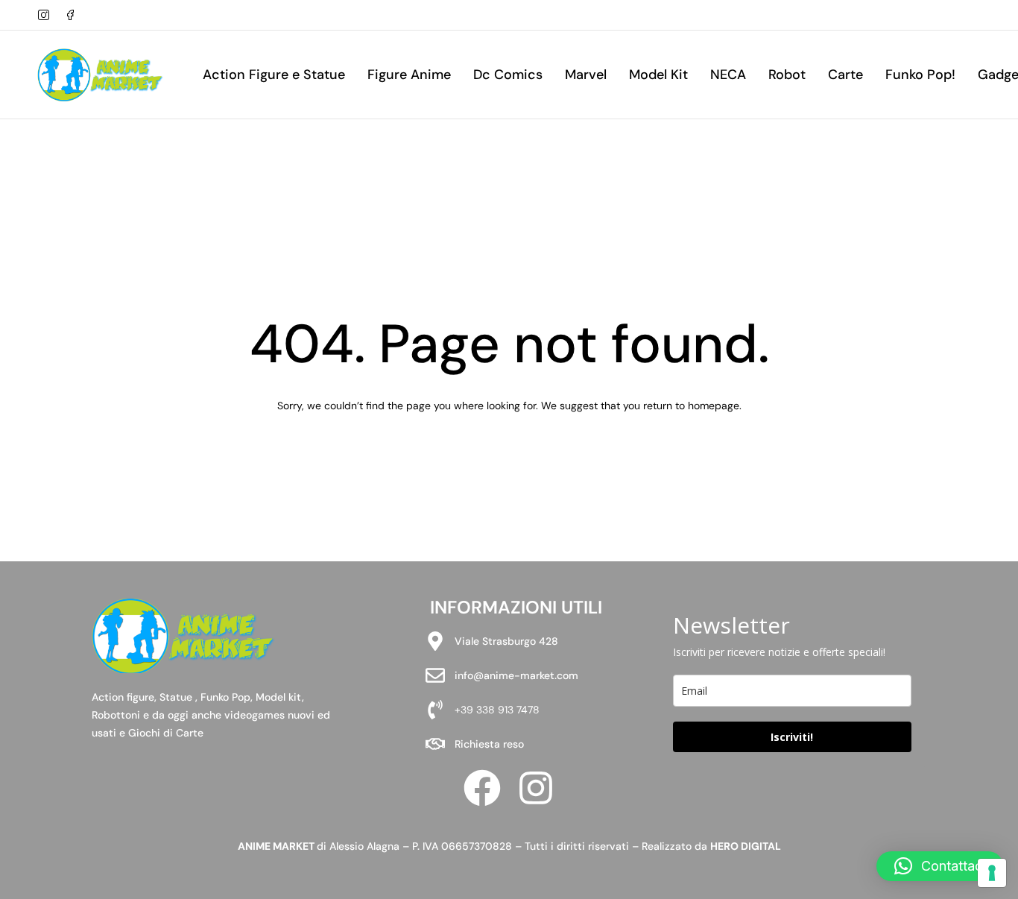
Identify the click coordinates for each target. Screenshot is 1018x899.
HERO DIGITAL (745, 846)
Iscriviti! (792, 737)
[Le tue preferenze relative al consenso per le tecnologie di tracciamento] (992, 873)
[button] (939, 866)
